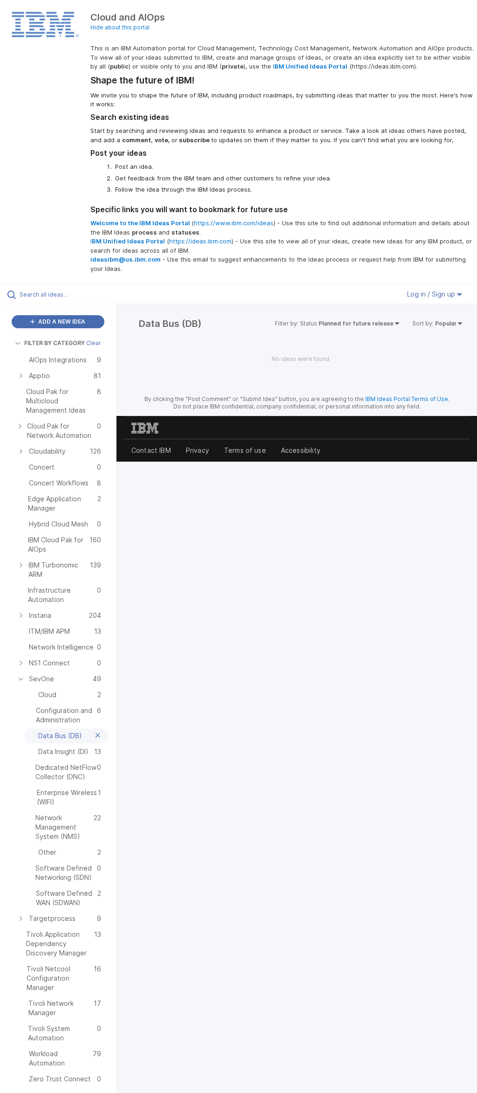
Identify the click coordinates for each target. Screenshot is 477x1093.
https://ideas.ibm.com (200, 241)
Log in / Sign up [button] (432, 294)
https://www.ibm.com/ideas (233, 223)
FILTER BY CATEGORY (54, 342)
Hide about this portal (120, 27)
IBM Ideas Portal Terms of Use (406, 398)
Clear (93, 342)
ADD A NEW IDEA (61, 321)
